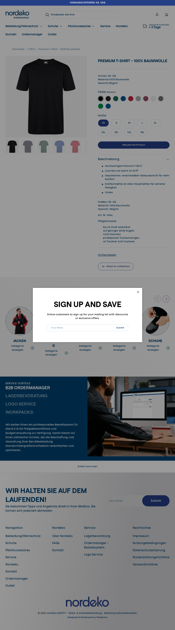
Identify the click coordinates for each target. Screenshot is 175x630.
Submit (122, 327)
